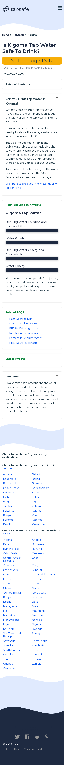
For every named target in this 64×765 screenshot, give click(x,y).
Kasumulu (38, 524)
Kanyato (8, 515)
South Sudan (11, 650)
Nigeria (36, 624)
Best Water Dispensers (23, 342)
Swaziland (9, 654)
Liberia (7, 601)
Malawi (36, 606)
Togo (6, 659)
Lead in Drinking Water (23, 323)
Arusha (7, 474)
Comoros (8, 565)
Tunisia (36, 659)
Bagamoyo (9, 478)
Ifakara (36, 497)
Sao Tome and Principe (12, 635)
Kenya (7, 597)
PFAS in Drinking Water (23, 328)
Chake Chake (11, 488)
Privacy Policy (36, 727)
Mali (5, 610)
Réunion (8, 628)
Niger (6, 624)
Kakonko (8, 510)
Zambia (36, 663)
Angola (36, 539)
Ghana (7, 588)
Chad (35, 557)
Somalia (8, 645)
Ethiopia (37, 579)
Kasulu (7, 524)
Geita (6, 497)
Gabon (7, 583)
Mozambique (11, 619)
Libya (35, 601)
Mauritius (9, 615)
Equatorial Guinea (43, 574)
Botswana (38, 544)
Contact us (13, 727)
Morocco (37, 615)
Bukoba (37, 483)
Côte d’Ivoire (11, 570)
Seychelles (9, 641)
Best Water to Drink (21, 318)
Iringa (6, 501)
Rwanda (37, 628)
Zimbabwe (9, 668)
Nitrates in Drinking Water (25, 333)
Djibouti (37, 570)
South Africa (39, 645)
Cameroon (38, 553)
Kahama (37, 506)
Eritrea (7, 579)
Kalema (36, 510)
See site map (10, 743)
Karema (8, 519)
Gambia (36, 583)
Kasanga (37, 519)
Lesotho (37, 597)
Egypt (7, 574)
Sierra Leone (39, 641)
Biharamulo (10, 483)
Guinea (36, 588)
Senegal (37, 633)
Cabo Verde (10, 553)
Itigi (34, 501)
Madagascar (10, 606)
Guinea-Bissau (12, 592)
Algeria (7, 539)
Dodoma (8, 492)
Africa (6, 533)
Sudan (36, 650)
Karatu (36, 515)
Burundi (37, 548)
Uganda (8, 663)
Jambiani (8, 506)
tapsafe (19, 9)
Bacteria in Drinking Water (25, 338)
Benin (6, 544)
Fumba (36, 492)
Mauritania (38, 610)
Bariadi (36, 478)
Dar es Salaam (40, 488)
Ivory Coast (39, 592)
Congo (36, 565)
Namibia (37, 619)
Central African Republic (12, 559)
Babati (36, 474)
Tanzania (8, 468)
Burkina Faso (11, 548)
